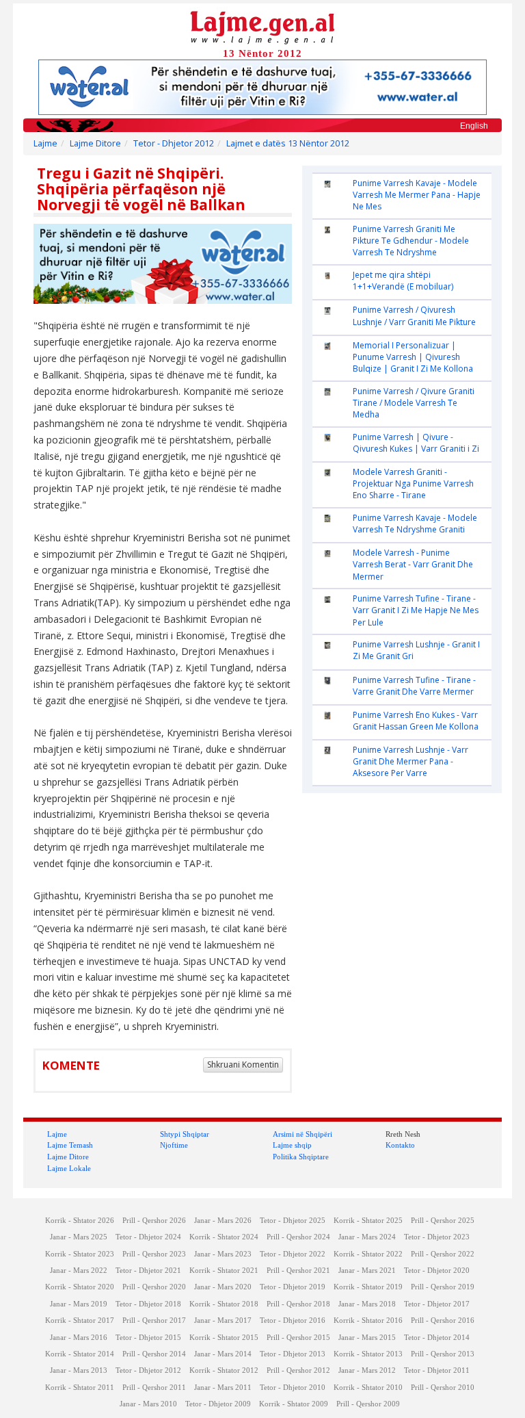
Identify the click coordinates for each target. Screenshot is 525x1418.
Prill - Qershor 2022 (442, 1254)
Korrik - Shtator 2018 (223, 1304)
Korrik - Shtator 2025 (368, 1220)
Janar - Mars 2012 (367, 1370)
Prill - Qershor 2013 (442, 1354)
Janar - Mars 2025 (78, 1237)
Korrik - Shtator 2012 (223, 1370)
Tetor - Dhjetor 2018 (148, 1304)
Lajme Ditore (95, 143)
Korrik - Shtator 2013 (368, 1354)
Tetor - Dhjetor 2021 (148, 1270)
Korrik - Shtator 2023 (79, 1254)
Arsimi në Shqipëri (302, 1134)
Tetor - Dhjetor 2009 (218, 1404)
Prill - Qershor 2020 (154, 1287)
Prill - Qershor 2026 (154, 1220)
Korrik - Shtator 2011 (79, 1387)
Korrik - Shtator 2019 (368, 1287)
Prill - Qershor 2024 (298, 1237)
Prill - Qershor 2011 (154, 1387)
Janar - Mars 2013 (78, 1370)
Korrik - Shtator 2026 (79, 1220)
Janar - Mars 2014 (223, 1354)
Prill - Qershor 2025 (442, 1220)
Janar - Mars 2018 (367, 1304)
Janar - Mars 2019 (78, 1304)
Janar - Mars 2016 (78, 1337)
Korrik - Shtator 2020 (79, 1287)
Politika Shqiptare (301, 1156)
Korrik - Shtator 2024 (223, 1237)
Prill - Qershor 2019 (442, 1287)
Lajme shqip (292, 1145)
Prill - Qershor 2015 (298, 1337)
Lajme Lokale (69, 1168)
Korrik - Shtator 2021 (223, 1270)
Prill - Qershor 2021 (298, 1270)
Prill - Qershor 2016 (442, 1320)
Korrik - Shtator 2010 (368, 1387)
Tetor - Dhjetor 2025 (292, 1220)
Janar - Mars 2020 (223, 1287)
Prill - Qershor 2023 (154, 1254)
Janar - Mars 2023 (223, 1254)
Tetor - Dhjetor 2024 (148, 1237)
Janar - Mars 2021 (367, 1270)
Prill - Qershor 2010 (442, 1387)
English (474, 126)
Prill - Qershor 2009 (368, 1404)
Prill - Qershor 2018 (298, 1304)
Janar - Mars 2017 (223, 1320)
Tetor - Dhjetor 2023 (437, 1237)
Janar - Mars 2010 (148, 1404)
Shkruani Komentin (243, 1064)
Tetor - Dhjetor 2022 (292, 1254)
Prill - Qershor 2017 (154, 1320)
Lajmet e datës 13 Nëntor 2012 (287, 143)
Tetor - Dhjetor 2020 (437, 1270)
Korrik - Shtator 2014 (79, 1354)
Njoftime (174, 1145)
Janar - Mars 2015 (367, 1337)
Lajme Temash (70, 1145)
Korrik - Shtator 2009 (293, 1404)
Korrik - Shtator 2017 (79, 1320)
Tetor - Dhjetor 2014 (437, 1337)
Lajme (45, 143)
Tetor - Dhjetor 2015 (148, 1337)
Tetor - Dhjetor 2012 (173, 143)
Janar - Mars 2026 (223, 1220)
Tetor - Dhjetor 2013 (292, 1354)
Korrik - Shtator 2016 (368, 1320)
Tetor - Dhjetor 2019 (292, 1287)
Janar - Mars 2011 (223, 1387)
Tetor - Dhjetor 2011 (437, 1370)
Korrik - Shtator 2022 (368, 1254)
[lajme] (262, 26)
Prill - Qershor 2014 (154, 1354)
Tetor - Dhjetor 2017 (437, 1304)
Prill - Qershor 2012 (298, 1370)
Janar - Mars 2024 (367, 1237)
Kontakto (400, 1145)
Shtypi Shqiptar (184, 1134)
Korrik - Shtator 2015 (223, 1337)
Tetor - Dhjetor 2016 (292, 1320)
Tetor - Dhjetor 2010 (292, 1387)
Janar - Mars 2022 (78, 1270)
